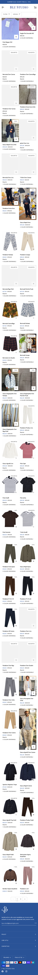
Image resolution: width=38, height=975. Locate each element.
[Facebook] (2, 971)
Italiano (6, 957)
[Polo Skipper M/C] (10, 29)
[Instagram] (6, 971)
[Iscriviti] (34, 923)
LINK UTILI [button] (5, 940)
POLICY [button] (4, 934)
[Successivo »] (25, 899)
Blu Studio (7, 968)
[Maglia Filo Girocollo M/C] (27, 24)
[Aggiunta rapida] (16, 37)
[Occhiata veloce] (16, 883)
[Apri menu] (5, 7)
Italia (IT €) (18, 957)
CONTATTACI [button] (5, 946)
